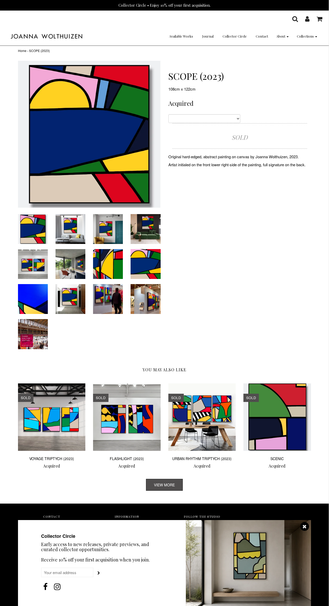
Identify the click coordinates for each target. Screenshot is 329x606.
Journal (208, 36)
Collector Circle (235, 36)
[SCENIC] (277, 417)
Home (22, 50)
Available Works (181, 36)
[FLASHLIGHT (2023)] (127, 417)
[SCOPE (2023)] (33, 228)
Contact (262, 36)
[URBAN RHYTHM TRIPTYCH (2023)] (202, 417)
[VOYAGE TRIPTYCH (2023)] (52, 417)
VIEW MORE (164, 484)
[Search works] (292, 19)
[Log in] (304, 19)
